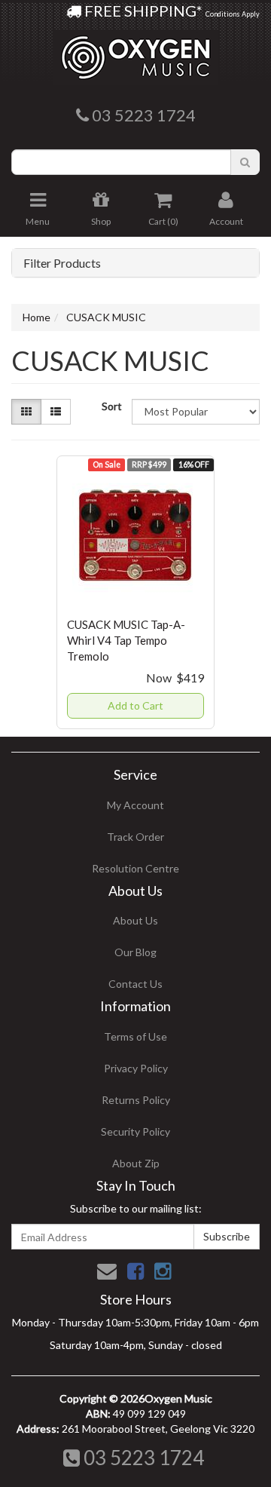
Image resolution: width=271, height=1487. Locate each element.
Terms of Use (135, 1036)
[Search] (245, 162)
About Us (135, 920)
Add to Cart (135, 705)
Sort (111, 406)
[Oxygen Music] (135, 51)
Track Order (135, 836)
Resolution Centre (135, 868)
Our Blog (135, 952)
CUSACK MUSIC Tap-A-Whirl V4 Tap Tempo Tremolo (126, 640)
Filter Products (62, 263)
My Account (135, 805)
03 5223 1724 (142, 1458)
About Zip (136, 1163)
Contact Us (135, 983)
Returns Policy (136, 1099)
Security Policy (135, 1131)
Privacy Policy (136, 1068)
